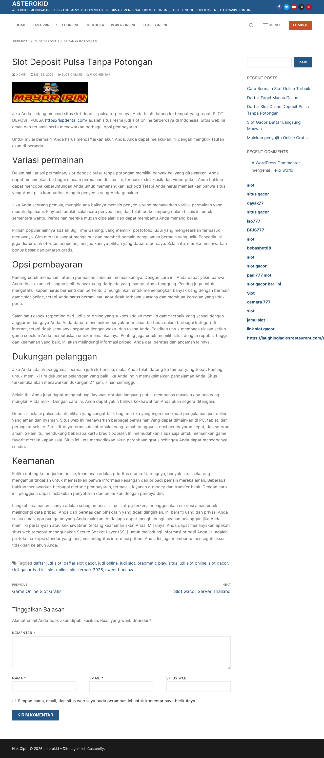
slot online (58, 569)
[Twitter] (287, 7)
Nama (19, 678)
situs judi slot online (187, 563)
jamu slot (256, 319)
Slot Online (71, 74)
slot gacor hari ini (29, 569)
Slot (251, 293)
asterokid (30, 3)
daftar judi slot (47, 563)
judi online (108, 563)
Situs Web (176, 678)
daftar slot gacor (80, 563)
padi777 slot (259, 275)
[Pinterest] (309, 7)
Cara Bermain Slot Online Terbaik (278, 88)
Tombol (300, 25)
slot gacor (218, 563)
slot (250, 185)
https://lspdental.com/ (66, 120)
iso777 (253, 221)
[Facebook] (279, 7)
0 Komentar (99, 74)
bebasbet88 (259, 247)
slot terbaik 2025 (86, 569)
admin (21, 74)
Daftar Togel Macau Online (272, 97)
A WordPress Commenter (276, 162)
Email (96, 678)
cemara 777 (259, 301)
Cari (302, 62)
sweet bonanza (119, 569)
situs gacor (258, 193)
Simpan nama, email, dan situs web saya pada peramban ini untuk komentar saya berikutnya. (107, 700)
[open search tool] (251, 25)
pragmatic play (151, 563)
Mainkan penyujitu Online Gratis (277, 137)
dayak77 (255, 203)
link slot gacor (261, 328)
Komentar (23, 633)
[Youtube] (294, 7)
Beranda (20, 41)
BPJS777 (255, 229)
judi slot (127, 563)
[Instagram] (301, 7)
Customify (95, 748)
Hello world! (282, 170)
